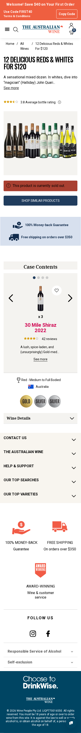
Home (10, 43)
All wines (24, 46)
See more (11, 88)
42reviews (49, 339)
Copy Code (67, 14)
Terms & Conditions (17, 16)
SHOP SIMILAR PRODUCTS (41, 200)
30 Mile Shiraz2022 (40, 327)
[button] (7, 29)
